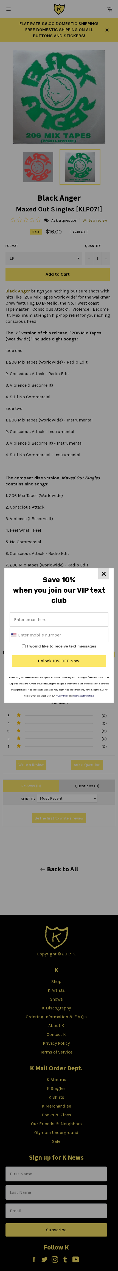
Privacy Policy (61, 696)
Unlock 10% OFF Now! (59, 660)
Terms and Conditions (83, 696)
